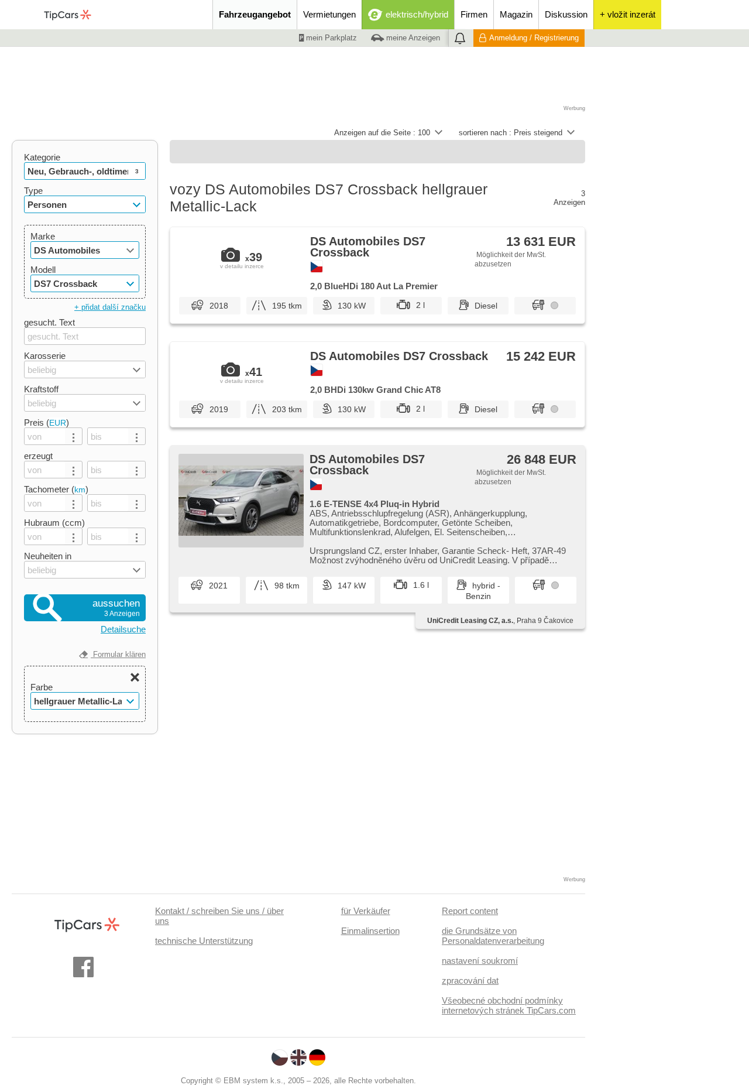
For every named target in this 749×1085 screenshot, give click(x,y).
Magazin (516, 14)
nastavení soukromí (480, 961)
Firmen (474, 14)
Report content (470, 911)
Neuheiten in (47, 556)
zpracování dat (470, 980)
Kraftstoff (41, 389)
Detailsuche (123, 629)
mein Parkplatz (330, 37)
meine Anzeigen (412, 37)
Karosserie (45, 356)
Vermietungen (329, 14)
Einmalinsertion (370, 931)
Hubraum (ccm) (54, 523)
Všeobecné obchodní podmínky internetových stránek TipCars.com (509, 1005)
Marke (42, 236)
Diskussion (566, 14)
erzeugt (38, 456)
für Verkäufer (365, 911)
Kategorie (42, 157)
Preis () (46, 422)
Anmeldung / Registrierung (534, 37)
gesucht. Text (49, 322)
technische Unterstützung (204, 941)
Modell (43, 270)
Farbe (41, 687)
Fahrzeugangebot (255, 14)
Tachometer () (56, 489)
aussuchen (116, 608)
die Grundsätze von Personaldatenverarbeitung (493, 936)
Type (33, 191)
